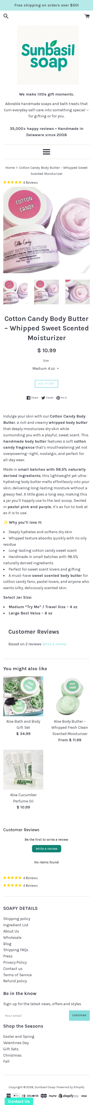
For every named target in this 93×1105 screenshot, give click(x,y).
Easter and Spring (18, 1036)
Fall (6, 1061)
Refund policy (15, 981)
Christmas (12, 1055)
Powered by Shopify (70, 1087)
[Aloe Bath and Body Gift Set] (23, 696)
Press (8, 956)
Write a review (54, 644)
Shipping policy (16, 918)
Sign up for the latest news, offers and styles (42, 1003)
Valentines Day (16, 1042)
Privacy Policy (15, 962)
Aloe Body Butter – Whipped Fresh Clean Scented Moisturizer (69, 727)
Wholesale (12, 937)
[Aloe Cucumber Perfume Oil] (23, 770)
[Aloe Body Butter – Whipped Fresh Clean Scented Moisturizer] (70, 696)
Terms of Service (17, 975)
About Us (11, 931)
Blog (7, 943)
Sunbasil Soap (45, 1087)
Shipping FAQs (15, 949)
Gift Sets (11, 1049)
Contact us (12, 968)
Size (46, 360)
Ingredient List (16, 925)
